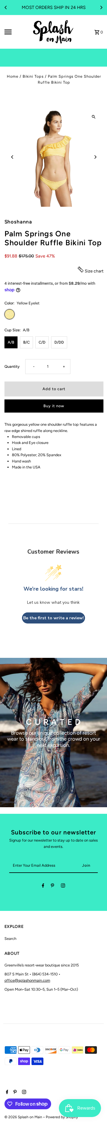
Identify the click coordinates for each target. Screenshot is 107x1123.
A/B (11, 342)
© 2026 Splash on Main (23, 1117)
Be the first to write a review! (53, 618)
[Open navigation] (16, 31)
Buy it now (53, 406)
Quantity (12, 366)
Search (10, 938)
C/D (42, 342)
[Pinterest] (52, 886)
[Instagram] (63, 886)
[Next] (101, 7)
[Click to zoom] (93, 117)
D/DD (59, 342)
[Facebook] (43, 886)
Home (12, 76)
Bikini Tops (33, 76)
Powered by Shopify (62, 1117)
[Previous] (5, 7)
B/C (26, 342)
